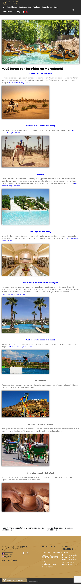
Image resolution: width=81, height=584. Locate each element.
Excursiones (47, 7)
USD (9, 560)
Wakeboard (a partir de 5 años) (40, 340)
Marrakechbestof (32, 581)
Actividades (12, 7)
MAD (15, 560)
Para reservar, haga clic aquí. (21, 82)
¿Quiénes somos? (49, 564)
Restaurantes (25, 7)
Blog (18, 12)
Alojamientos (9, 12)
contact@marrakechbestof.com (55, 552)
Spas (56, 7)
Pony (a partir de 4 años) (40, 73)
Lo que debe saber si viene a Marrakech (60, 529)
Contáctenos (47, 567)
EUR (3, 560)
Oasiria (40, 174)
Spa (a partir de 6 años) (40, 231)
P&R (43, 561)
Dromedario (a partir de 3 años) (40, 126)
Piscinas (36, 7)
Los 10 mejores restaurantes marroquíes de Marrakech (23, 529)
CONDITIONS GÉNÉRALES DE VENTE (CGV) (50, 557)
